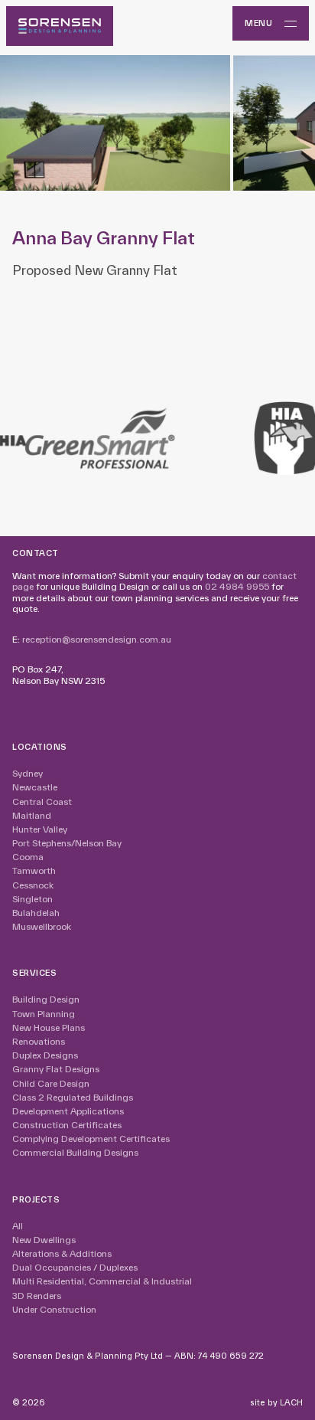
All (17, 1226)
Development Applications (68, 1111)
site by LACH (276, 1402)
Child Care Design (50, 1083)
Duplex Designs (45, 1055)
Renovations (38, 1041)
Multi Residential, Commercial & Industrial (102, 1281)
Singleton (32, 899)
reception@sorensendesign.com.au (96, 639)
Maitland (31, 815)
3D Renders (36, 1296)
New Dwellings (44, 1240)
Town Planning (43, 1014)
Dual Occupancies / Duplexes (75, 1267)
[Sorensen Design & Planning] (59, 26)
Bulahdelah (36, 913)
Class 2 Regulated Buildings (72, 1097)
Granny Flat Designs (55, 1069)
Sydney (27, 773)
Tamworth (34, 870)
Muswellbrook (41, 926)
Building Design (46, 999)
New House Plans (48, 1027)
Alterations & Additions (62, 1253)
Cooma (28, 857)
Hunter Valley (39, 829)
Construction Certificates (67, 1125)
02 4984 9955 (237, 586)
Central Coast (42, 802)
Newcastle (34, 787)
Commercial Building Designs (75, 1152)
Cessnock (33, 885)
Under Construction (54, 1309)
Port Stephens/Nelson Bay (67, 843)
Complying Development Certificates (91, 1139)
